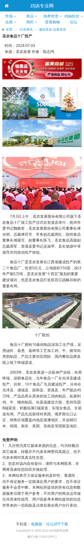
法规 (9, 22)
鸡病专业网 (42, 6)
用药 (30, 22)
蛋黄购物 (54, 22)
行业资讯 (26, 29)
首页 (9, 29)
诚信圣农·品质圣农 (52, 29)
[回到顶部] (78, 538)
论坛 (75, 22)
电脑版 (36, 523)
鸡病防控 (71, 16)
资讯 (30, 16)
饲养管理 (50, 16)
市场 (9, 16)
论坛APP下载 (57, 523)
